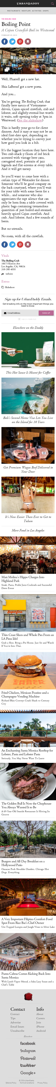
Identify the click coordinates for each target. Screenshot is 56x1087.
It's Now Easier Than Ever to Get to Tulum (28, 519)
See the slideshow (30, 120)
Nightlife (26, 11)
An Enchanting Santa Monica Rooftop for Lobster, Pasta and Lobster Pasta (27, 752)
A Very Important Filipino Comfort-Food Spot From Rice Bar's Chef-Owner (26, 921)
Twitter (28, 1066)
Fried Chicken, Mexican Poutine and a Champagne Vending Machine (25, 694)
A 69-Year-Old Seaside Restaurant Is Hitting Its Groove (25, 813)
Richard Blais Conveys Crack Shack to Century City (25, 702)
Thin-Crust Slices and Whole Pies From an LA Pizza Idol (27, 637)
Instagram (28, 1051)
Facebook (28, 1044)
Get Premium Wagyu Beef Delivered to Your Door (28, 469)
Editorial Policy (11, 1083)
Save (20, 41)
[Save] (28, 41)
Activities (36, 11)
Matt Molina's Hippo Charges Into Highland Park (22, 579)
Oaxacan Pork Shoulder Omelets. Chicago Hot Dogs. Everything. (25, 871)
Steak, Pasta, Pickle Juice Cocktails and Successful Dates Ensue (26, 586)
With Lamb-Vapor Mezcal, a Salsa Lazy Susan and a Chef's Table (27, 983)
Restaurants (13, 11)
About (39, 1014)
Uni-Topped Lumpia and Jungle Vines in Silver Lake (28, 927)
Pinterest (28, 1058)
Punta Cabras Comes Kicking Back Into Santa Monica (25, 975)
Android (41, 1031)
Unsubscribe (17, 1031)
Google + (28, 1073)
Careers (40, 1018)
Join (38, 1022)
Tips (12, 1018)
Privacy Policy (42, 1083)
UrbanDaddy (28, 4)
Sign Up (46, 313)
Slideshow (10, 287)
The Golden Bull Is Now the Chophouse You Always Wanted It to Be (26, 805)
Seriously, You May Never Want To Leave (22, 758)
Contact (15, 1014)
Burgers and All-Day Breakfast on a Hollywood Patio (23, 863)
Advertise (15, 1022)
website (9, 273)
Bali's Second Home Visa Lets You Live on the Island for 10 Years (28, 420)
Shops (46, 11)
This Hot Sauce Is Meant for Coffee (28, 372)
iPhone (40, 1027)
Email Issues (17, 1027)
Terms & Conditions (27, 1083)
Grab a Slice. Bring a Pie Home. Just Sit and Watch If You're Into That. (27, 644)
